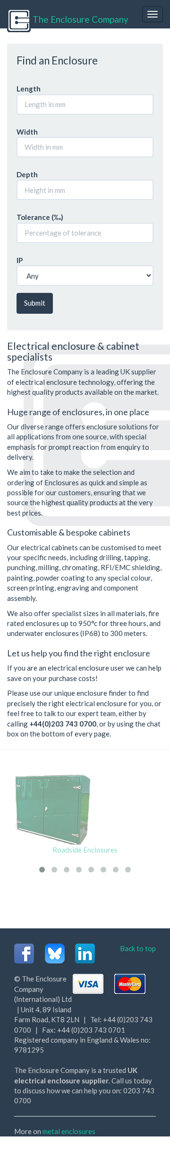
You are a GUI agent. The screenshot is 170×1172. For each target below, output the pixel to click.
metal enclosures (68, 1131)
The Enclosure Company (79, 19)
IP (20, 260)
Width (27, 131)
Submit (34, 303)
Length (29, 88)
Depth (27, 174)
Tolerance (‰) (40, 217)
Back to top (138, 948)
